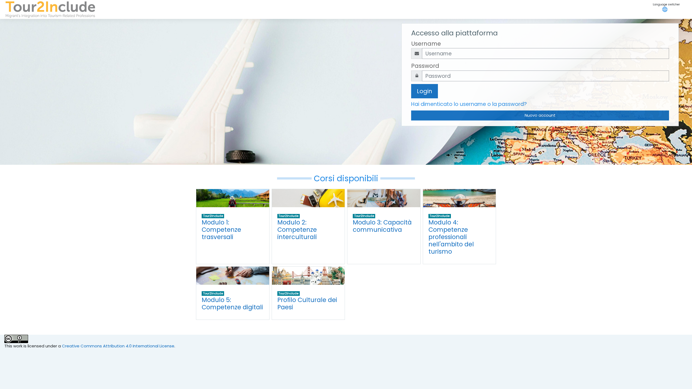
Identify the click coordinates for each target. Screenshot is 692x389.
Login (424, 91)
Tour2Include (213, 216)
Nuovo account (540, 115)
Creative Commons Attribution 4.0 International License (118, 346)
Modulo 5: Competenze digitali (232, 303)
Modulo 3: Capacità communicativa (382, 226)
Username (426, 44)
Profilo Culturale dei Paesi (307, 303)
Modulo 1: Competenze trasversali (221, 229)
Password (425, 66)
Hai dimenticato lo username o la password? (469, 104)
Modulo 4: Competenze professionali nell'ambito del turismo (451, 237)
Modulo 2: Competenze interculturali (297, 229)
